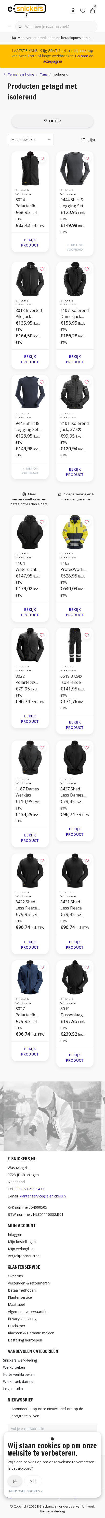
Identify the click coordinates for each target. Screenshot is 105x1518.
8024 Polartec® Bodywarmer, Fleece (28, 203)
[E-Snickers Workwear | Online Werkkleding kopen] (27, 10)
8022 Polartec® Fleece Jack (26, 679)
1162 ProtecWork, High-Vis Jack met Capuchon (74, 566)
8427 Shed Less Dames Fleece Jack (71, 792)
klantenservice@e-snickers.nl (43, 1196)
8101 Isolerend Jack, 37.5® (74, 426)
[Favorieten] (83, 10)
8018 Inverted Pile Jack (29, 313)
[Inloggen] (73, 10)
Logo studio (13, 1388)
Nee (33, 1480)
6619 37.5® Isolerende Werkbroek (71, 679)
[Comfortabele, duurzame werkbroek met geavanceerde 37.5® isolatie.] (75, 645)
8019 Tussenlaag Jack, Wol (71, 1012)
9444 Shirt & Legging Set (72, 203)
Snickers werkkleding (20, 1360)
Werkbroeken (14, 1367)
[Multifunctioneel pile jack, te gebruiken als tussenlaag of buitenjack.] (30, 279)
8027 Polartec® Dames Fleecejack (25, 1012)
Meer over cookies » (26, 1491)
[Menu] (9, 27)
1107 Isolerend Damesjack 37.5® (74, 314)
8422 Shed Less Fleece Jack (26, 905)
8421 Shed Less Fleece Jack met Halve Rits (74, 905)
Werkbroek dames (18, 1381)
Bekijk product (30, 242)
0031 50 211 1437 (29, 1189)
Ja (15, 1480)
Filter (55, 121)
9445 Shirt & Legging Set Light (27, 426)
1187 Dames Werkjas (27, 792)
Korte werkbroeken (19, 1374)
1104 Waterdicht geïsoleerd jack (30, 566)
